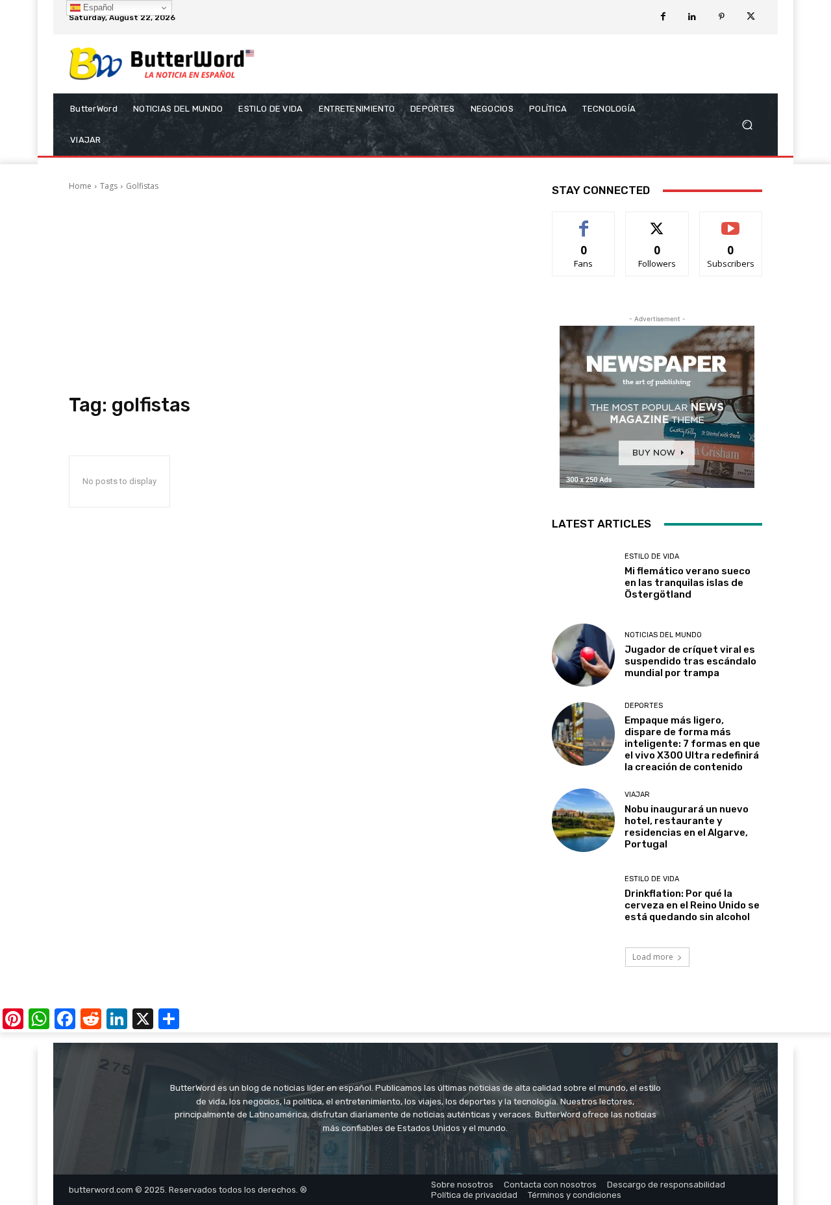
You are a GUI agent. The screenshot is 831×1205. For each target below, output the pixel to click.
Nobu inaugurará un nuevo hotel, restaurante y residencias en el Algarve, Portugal (687, 826)
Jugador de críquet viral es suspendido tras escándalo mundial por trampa (690, 661)
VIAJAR (637, 794)
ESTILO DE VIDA (652, 556)
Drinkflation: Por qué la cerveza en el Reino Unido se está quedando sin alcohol (692, 905)
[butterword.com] (162, 63)
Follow (657, 221)
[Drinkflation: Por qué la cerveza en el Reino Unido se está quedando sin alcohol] (583, 899)
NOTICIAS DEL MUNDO (663, 635)
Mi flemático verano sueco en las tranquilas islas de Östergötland (687, 582)
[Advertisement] (295, 292)
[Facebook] (663, 17)
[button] (747, 125)
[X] (750, 17)
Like (584, 221)
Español (97, 7)
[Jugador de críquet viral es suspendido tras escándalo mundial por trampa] (583, 655)
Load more (652, 956)
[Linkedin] (692, 17)
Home (80, 185)
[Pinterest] (721, 17)
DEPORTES (644, 705)
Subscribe (731, 221)
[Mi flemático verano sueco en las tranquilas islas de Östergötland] (583, 576)
